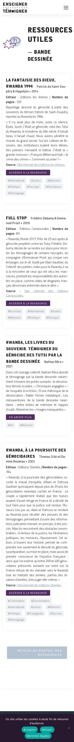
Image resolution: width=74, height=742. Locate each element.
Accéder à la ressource (28, 172)
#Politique (14, 187)
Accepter (30, 729)
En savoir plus (20, 417)
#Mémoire (53, 180)
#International (16, 180)
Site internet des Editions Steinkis (39, 585)
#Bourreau (14, 311)
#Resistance (53, 187)
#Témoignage (16, 193)
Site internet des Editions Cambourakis (37, 293)
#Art (10, 425)
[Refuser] (69, 728)
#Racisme (56, 613)
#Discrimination (40, 601)
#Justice (36, 180)
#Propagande (35, 613)
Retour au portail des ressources (39, 653)
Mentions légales (38, 735)
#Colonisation (16, 601)
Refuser (47, 729)
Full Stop (17, 217)
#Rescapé (33, 187)
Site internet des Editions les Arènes (41, 164)
